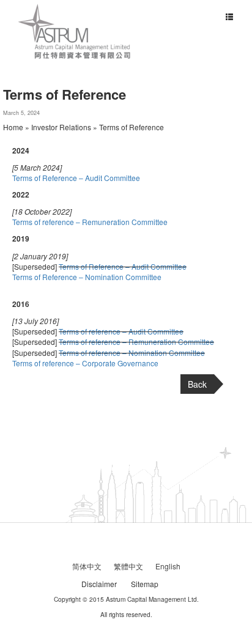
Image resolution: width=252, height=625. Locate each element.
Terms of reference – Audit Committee (121, 331)
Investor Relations (61, 127)
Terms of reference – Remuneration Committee (90, 221)
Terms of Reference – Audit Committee (76, 177)
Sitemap (144, 584)
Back (197, 384)
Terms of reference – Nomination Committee (132, 352)
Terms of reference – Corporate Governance (85, 363)
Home (13, 127)
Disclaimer (99, 584)
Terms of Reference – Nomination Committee (86, 277)
